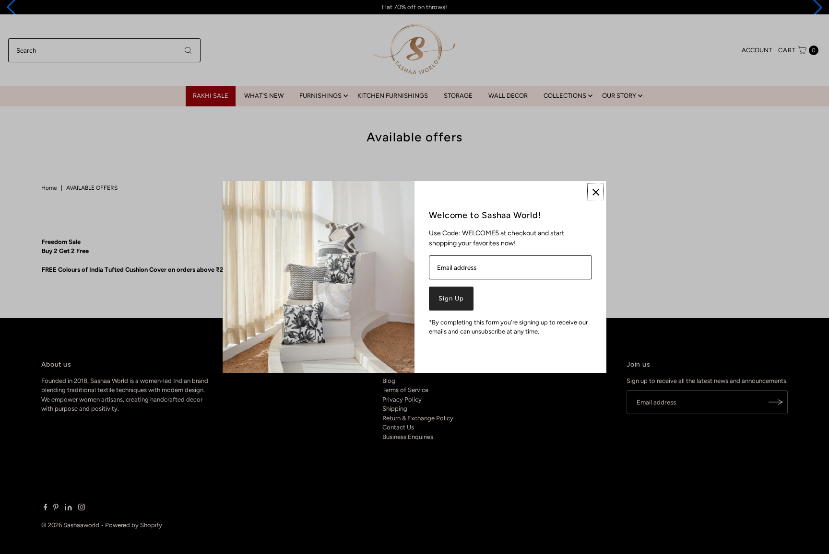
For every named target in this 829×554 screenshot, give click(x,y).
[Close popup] (595, 192)
